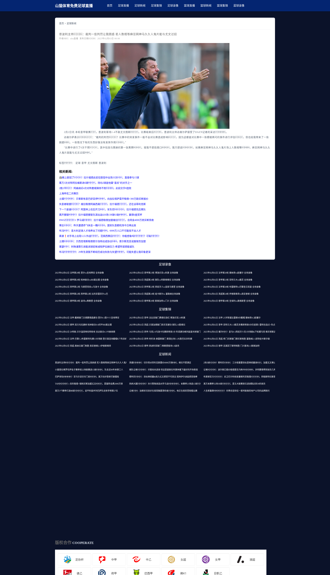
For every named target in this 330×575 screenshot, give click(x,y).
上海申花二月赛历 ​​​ (69, 193)
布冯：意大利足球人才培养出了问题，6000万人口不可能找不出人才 (100, 230)
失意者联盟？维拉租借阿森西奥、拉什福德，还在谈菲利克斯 (102, 204)
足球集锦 (156, 5)
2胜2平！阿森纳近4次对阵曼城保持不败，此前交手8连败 (95, 188)
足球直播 (123, 5)
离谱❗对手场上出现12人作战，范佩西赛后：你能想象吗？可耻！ (110, 236)
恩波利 (102, 163)
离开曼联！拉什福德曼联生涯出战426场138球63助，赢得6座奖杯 (100, 215)
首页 (109, 5)
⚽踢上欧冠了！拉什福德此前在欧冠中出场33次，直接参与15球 (99, 177)
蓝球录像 (238, 5)
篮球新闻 (205, 5)
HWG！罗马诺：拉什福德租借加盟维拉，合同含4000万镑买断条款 (106, 220)
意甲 (84, 163)
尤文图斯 (92, 163)
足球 (78, 163)
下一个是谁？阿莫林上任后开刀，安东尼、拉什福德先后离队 (102, 209)
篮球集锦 (222, 5)
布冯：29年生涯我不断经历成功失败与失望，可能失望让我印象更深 (105, 252)
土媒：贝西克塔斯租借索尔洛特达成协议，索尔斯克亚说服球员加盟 (102, 241)
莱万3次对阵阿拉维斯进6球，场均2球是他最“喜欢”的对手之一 (95, 183)
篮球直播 (189, 5)
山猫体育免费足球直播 (74, 6)
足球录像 (172, 5)
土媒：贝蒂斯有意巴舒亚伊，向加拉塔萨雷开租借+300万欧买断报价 (103, 199)
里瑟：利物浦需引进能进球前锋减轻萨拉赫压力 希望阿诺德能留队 (96, 246)
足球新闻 (139, 5)
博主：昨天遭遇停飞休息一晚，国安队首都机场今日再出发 (97, 225)
